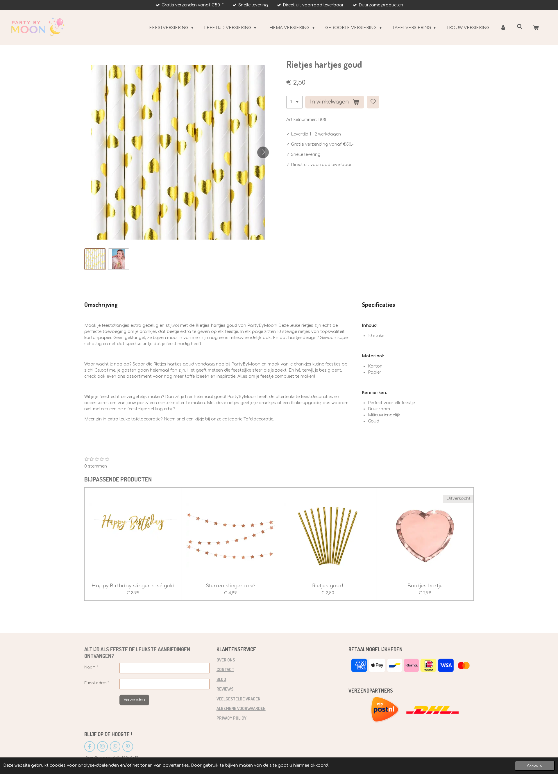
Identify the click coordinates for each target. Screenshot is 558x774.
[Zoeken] (520, 27)
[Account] (503, 28)
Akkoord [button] (535, 766)
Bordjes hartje (425, 585)
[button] (95, 259)
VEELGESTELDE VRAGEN (238, 698)
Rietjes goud (327, 585)
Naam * (91, 667)
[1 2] (294, 102)
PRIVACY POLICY (231, 718)
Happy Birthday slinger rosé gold (133, 585)
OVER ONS (226, 659)
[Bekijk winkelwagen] (536, 28)
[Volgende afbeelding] (263, 152)
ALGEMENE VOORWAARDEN (241, 708)
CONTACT (225, 669)
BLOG (221, 679)
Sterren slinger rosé (230, 585)
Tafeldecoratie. (258, 419)
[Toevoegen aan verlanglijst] (373, 102)
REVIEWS (225, 688)
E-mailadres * (96, 683)
